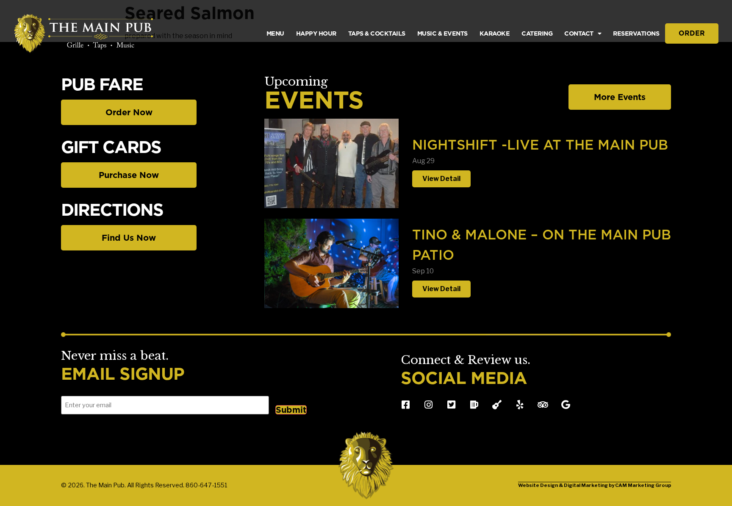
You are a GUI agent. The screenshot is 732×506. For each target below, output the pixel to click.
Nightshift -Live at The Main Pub (540, 144)
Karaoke (495, 33)
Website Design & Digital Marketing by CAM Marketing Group (594, 485)
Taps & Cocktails (376, 33)
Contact (578, 33)
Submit (291, 409)
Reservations (636, 33)
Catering (536, 33)
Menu (275, 33)
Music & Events (442, 33)
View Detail (441, 179)
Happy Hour (316, 33)
